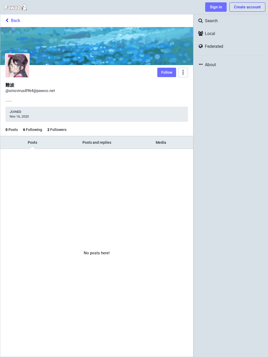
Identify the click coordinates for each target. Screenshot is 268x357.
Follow (166, 72)
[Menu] (183, 72)
